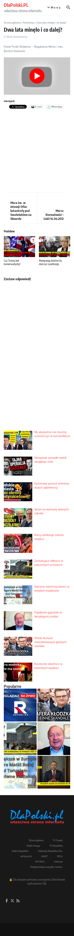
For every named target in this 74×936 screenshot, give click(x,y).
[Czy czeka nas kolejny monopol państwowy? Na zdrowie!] (53, 772)
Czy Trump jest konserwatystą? (12, 262)
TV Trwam (58, 840)
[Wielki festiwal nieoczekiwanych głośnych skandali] (53, 705)
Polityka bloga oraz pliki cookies (46, 867)
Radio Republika (20, 851)
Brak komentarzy (17, 36)
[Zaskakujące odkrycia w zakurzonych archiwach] (20, 738)
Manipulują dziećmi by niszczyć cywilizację (50, 262)
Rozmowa (28, 22)
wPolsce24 (26, 856)
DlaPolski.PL (16, 5)
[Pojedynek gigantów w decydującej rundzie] (53, 738)
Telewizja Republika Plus (50, 851)
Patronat (58, 861)
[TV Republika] (20, 705)
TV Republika (56, 845)
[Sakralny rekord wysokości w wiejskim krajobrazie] (20, 772)
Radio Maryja (33, 845)
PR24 (60, 856)
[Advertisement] (37, 151)
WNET (44, 856)
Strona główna (12, 22)
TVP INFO (40, 861)
